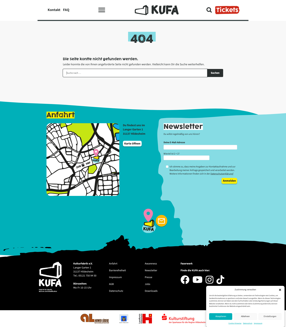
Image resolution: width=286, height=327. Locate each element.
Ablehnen (245, 316)
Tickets (227, 10)
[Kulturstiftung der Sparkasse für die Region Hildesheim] (183, 318)
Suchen (215, 73)
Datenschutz (247, 323)
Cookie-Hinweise (235, 323)
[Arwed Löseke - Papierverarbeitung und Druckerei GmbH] (95, 318)
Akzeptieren (220, 316)
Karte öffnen (132, 144)
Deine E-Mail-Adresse (174, 142)
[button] (280, 289)
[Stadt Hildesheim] (124, 318)
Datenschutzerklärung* (222, 173)
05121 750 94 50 (87, 276)
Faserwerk (187, 263)
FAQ (66, 9)
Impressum (258, 323)
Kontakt (54, 9)
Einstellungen (270, 316)
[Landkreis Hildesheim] (145, 318)
